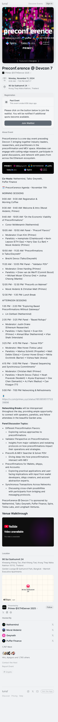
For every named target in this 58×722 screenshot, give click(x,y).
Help (21, 696)
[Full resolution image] (28, 168)
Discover (6, 696)
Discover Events (35, 3)
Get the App (47, 691)
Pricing (14, 696)
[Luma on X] (32, 691)
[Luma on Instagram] (28, 691)
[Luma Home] (5, 3)
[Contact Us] (37, 691)
